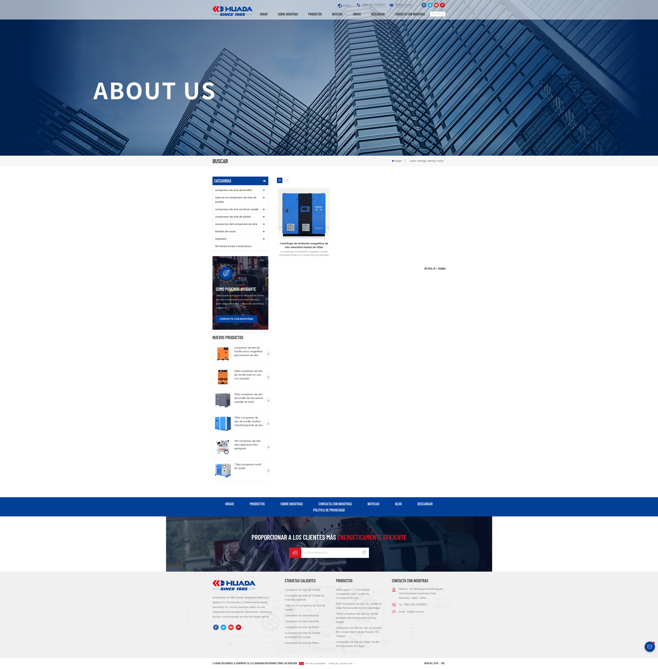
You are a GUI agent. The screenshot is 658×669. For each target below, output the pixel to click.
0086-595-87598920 (374, 5)
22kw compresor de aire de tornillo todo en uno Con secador (248, 375)
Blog (398, 503)
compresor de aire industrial (302, 616)
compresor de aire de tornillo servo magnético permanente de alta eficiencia (248, 351)
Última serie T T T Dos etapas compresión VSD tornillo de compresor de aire (353, 594)
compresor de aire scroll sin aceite (237, 209)
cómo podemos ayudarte (236, 289)
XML (443, 663)
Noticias (337, 14)
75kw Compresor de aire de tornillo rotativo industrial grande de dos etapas (248, 421)
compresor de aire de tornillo (233, 190)
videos (357, 14)
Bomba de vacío (225, 232)
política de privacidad (329, 510)
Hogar (264, 14)
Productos (315, 14)
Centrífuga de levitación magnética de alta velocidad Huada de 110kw (304, 245)
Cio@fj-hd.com (403, 5)
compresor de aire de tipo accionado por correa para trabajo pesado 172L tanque (359, 632)
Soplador (221, 239)
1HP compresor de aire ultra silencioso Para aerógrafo (247, 445)
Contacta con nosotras (410, 14)
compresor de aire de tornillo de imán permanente (304, 598)
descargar (378, 14)
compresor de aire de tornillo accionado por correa (302, 635)
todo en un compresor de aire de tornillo (235, 200)
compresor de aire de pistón (233, 217)
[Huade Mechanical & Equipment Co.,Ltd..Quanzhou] (233, 11)
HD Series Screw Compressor (233, 246)
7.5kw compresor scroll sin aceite (247, 466)
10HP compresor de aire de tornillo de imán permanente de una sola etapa (359, 606)
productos (257, 503)
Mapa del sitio (431, 663)
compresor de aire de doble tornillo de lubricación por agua (357, 644)
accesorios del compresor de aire (236, 224)
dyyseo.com (346, 663)
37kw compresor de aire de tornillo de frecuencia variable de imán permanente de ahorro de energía (248, 398)
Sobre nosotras (288, 14)
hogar (229, 503)
